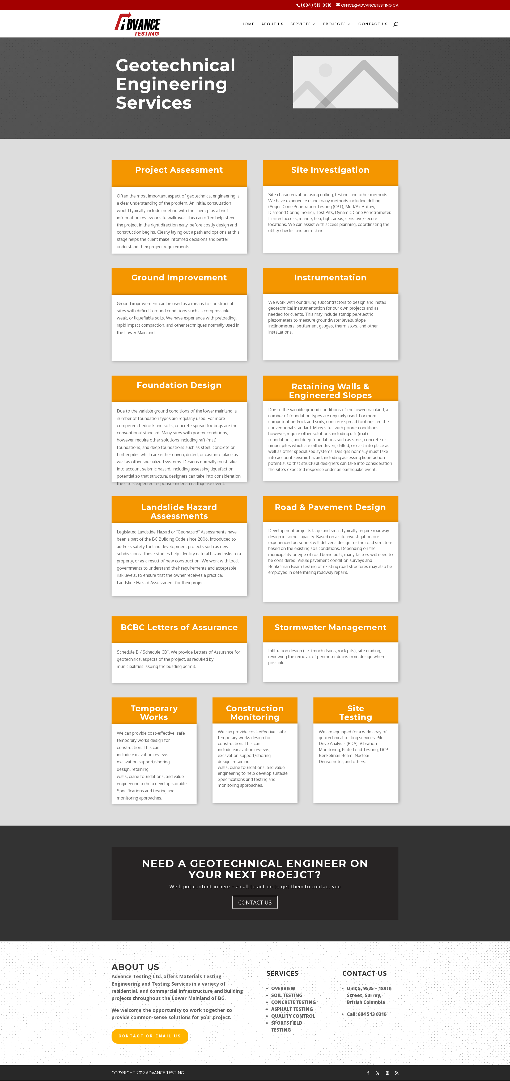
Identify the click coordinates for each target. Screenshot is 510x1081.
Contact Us (373, 24)
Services (301, 24)
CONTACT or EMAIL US (149, 1036)
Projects (334, 24)
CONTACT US (255, 902)
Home (248, 24)
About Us (272, 24)
